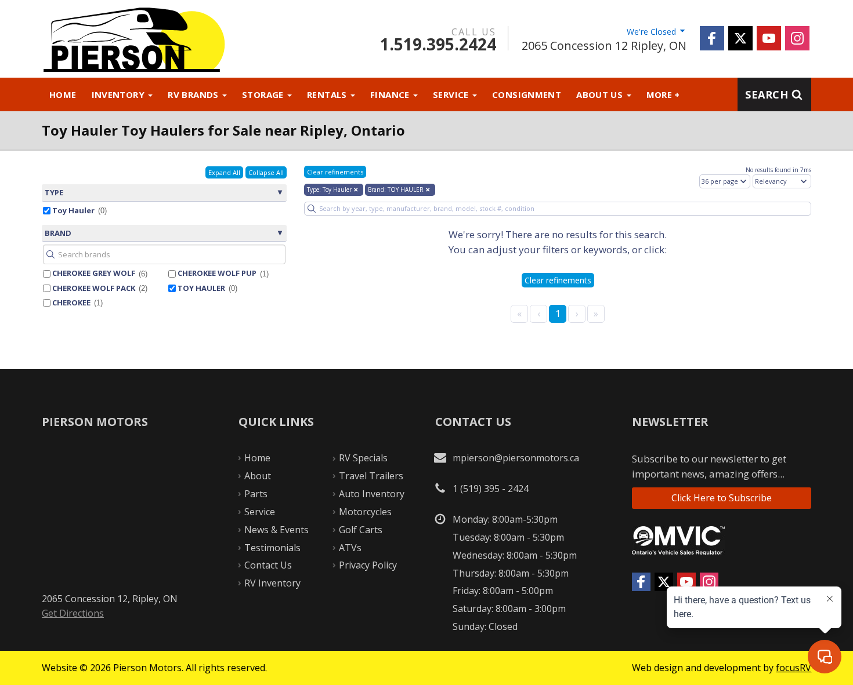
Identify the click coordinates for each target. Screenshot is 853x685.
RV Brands (194, 94)
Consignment (526, 94)
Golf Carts (360, 529)
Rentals (328, 94)
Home (63, 94)
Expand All (224, 172)
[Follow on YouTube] (769, 38)
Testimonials (272, 547)
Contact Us (268, 565)
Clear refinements (335, 171)
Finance (391, 94)
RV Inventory (272, 583)
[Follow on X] (740, 38)
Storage (264, 94)
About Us (600, 94)
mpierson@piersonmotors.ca (516, 457)
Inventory (119, 94)
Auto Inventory (371, 493)
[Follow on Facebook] (712, 38)
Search (766, 94)
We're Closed (652, 31)
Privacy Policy (368, 565)
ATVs (350, 547)
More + (663, 94)
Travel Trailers (371, 475)
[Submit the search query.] (50, 254)
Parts (256, 493)
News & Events (276, 529)
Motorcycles (365, 511)
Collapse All (266, 172)
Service (452, 94)
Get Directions (73, 613)
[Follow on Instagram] (797, 38)
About (257, 475)
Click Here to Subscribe (721, 497)
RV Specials (363, 457)
